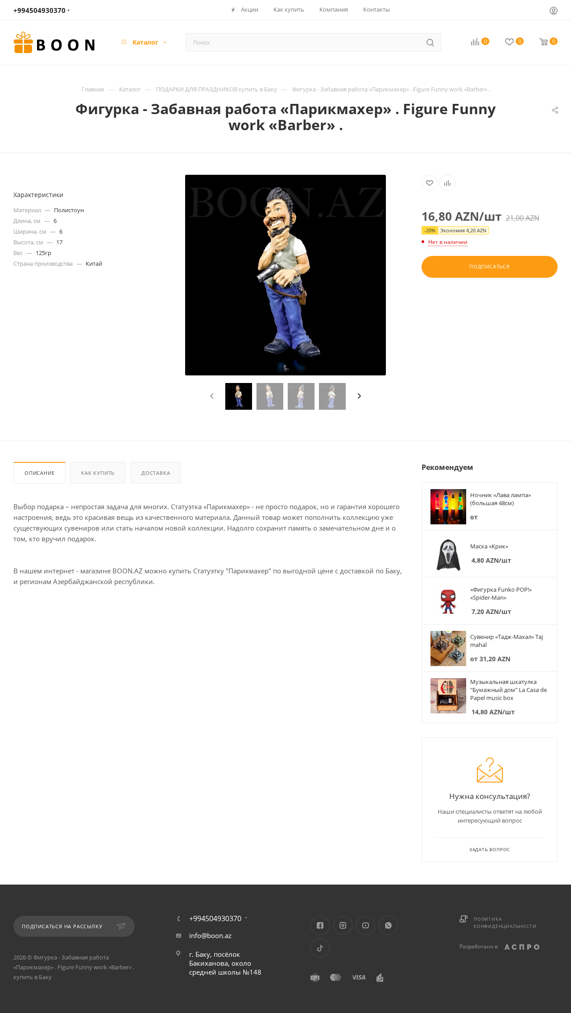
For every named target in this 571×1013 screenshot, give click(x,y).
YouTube (365, 925)
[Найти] (430, 42)
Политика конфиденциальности (505, 922)
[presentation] (210, 396)
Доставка (155, 472)
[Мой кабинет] (554, 11)
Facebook (320, 925)
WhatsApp (388, 925)
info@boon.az (210, 935)
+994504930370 (39, 10)
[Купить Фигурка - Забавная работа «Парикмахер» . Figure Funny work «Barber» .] (285, 275)
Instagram (342, 925)
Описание (39, 472)
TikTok (320, 948)
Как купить (98, 472)
